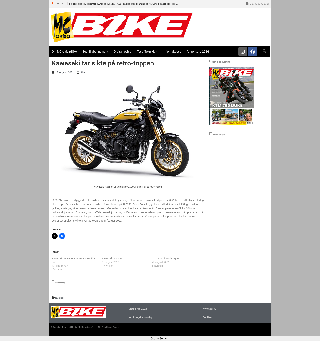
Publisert (208, 317)
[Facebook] (252, 51)
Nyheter (59, 297)
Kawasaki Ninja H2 (113, 258)
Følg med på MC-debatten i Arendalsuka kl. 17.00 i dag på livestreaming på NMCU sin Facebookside (122, 3)
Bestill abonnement (95, 51)
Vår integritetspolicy (141, 317)
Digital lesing (122, 51)
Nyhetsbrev (209, 308)
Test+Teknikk (146, 51)
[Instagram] (242, 51)
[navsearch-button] (264, 51)
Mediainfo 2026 (138, 308)
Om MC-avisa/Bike (64, 51)
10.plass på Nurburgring (166, 258)
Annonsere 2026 (198, 51)
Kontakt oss (173, 51)
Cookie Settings (160, 338)
